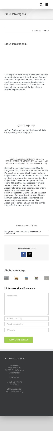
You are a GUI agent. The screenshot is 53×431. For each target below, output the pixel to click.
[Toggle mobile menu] (47, 4)
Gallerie (15, 276)
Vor (45, 30)
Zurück (37, 30)
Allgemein (34, 232)
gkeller (10, 232)
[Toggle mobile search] (41, 4)
